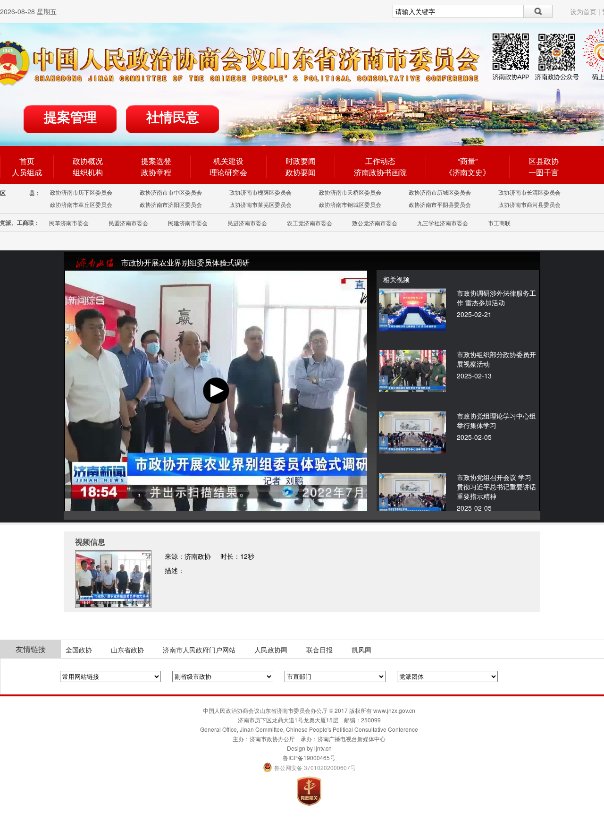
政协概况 (88, 160)
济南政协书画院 (380, 172)
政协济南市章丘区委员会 (81, 204)
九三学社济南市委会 (442, 223)
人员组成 (27, 172)
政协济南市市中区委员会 (171, 192)
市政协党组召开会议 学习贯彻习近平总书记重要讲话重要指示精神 (496, 486)
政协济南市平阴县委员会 (440, 204)
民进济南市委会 (247, 223)
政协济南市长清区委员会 (529, 192)
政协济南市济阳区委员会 (171, 204)
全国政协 (79, 649)
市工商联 (499, 223)
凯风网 (361, 649)
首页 (26, 160)
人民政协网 (270, 649)
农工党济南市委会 (309, 223)
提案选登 (156, 160)
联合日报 (319, 649)
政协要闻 (300, 172)
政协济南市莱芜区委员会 (260, 204)
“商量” (468, 160)
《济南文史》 (467, 172)
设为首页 (583, 11)
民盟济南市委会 (128, 223)
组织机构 (88, 172)
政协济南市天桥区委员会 (350, 192)
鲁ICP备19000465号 (309, 758)
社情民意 (172, 117)
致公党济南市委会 (374, 223)
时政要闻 (300, 160)
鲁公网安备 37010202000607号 (309, 767)
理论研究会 (228, 172)
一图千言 (543, 172)
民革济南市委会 (69, 223)
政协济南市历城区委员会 (440, 192)
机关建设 (228, 160)
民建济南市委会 (188, 223)
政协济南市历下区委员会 (81, 192)
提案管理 (70, 117)
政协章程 (156, 172)
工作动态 (380, 160)
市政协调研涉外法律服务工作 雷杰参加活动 (496, 297)
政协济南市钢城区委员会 (350, 204)
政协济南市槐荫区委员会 (260, 192)
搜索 (538, 11)
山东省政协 (127, 649)
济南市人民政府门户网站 (199, 649)
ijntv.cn (323, 748)
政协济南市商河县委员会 (529, 204)
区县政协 (543, 160)
